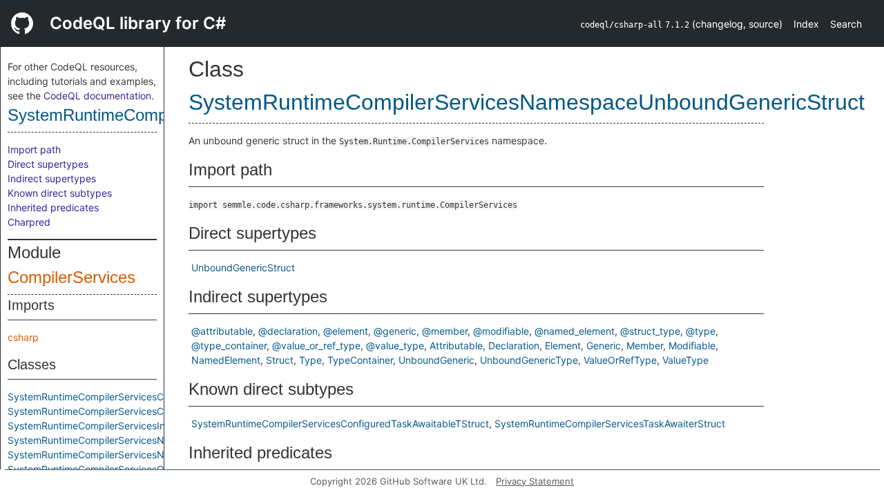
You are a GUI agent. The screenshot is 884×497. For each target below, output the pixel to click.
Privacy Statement (535, 481)
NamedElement (225, 360)
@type (700, 331)
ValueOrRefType (620, 360)
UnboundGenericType (529, 360)
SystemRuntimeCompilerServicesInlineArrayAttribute (125, 425)
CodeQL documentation (97, 95)
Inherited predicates (53, 207)
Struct (280, 360)
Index (806, 24)
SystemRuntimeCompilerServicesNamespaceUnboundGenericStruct (161, 454)
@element (345, 331)
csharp (23, 337)
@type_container (229, 345)
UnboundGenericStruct (243, 267)
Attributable (456, 345)
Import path (34, 149)
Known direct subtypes (60, 193)
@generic (395, 331)
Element (563, 345)
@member (445, 331)
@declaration (288, 331)
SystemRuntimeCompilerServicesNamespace (109, 440)
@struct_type (650, 331)
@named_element (575, 331)
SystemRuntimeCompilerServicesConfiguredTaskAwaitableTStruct (156, 411)
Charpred (29, 222)
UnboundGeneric (436, 360)
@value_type (395, 345)
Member (644, 345)
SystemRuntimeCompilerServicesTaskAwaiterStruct (609, 423)
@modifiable (501, 331)
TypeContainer (360, 360)
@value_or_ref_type (316, 345)
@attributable (222, 331)
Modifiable (692, 345)
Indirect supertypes (52, 178)
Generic (603, 345)
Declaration (513, 345)
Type (310, 360)
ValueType (685, 360)
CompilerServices (71, 277)
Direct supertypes (48, 164)
